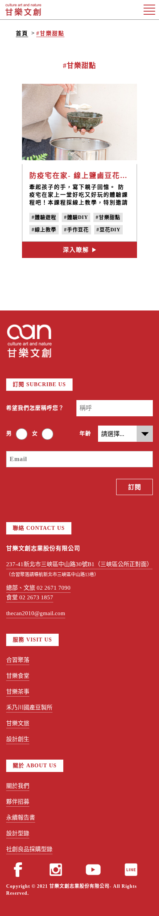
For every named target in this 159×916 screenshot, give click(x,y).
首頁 (22, 33)
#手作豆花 (76, 229)
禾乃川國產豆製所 (29, 707)
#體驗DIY (76, 217)
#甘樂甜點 (50, 33)
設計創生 (17, 739)
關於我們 (17, 786)
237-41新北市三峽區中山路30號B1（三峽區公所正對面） (79, 564)
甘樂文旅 (17, 723)
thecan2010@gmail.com (35, 613)
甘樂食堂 (17, 676)
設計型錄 (17, 833)
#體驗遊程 (44, 217)
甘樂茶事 (17, 692)
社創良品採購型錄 (29, 849)
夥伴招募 (17, 802)
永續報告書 (20, 817)
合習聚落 (17, 660)
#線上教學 (44, 229)
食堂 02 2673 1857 (29, 597)
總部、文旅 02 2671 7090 (38, 588)
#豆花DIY (108, 229)
